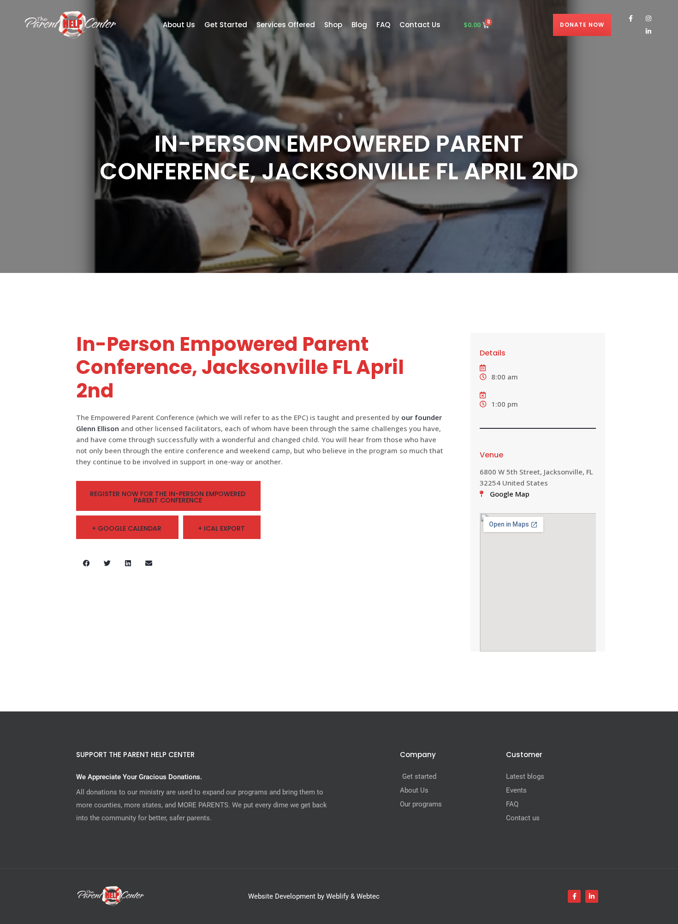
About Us (179, 25)
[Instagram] (648, 18)
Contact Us (419, 25)
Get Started (225, 25)
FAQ (383, 25)
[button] (86, 563)
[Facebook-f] (630, 18)
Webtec (368, 896)
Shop (333, 25)
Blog (359, 25)
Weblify (337, 896)
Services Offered (285, 25)
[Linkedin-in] (648, 31)
